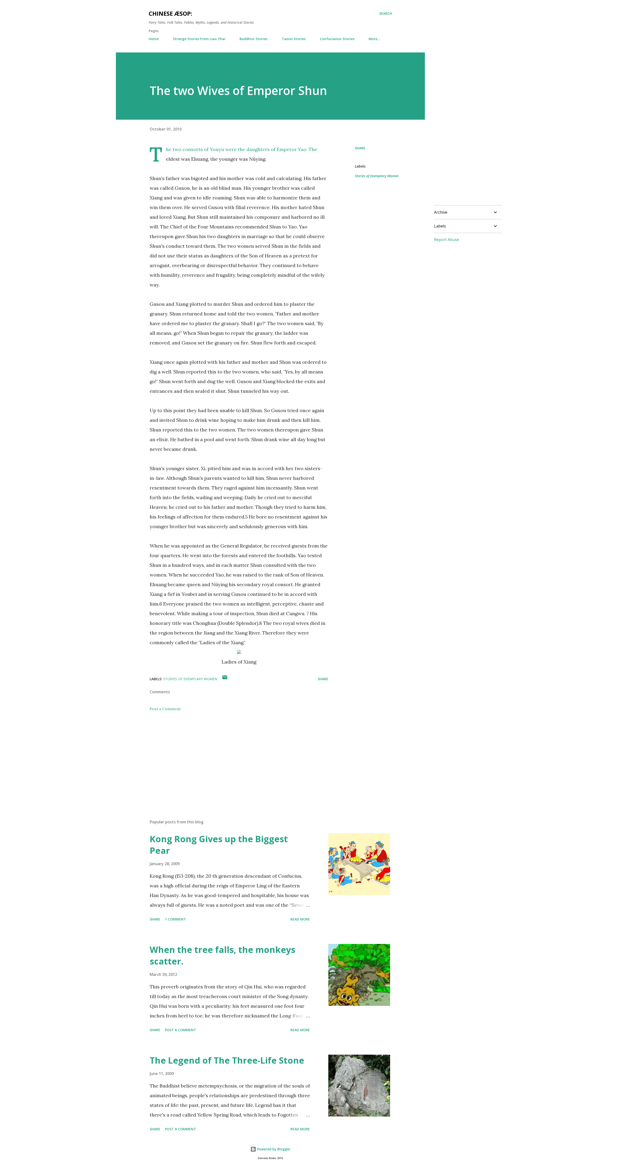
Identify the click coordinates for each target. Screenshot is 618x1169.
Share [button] (360, 148)
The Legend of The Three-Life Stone (227, 1060)
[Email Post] (225, 679)
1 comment (175, 919)
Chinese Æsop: (170, 13)
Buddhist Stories (253, 39)
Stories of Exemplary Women (377, 176)
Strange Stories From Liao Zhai (199, 39)
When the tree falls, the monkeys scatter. (222, 955)
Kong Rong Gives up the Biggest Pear (219, 844)
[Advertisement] (231, 759)
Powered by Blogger (273, 1149)
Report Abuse (446, 239)
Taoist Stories (294, 39)
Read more (300, 919)
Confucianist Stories (337, 39)
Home (154, 39)
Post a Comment (165, 708)
